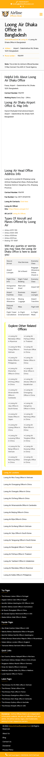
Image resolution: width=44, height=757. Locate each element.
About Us (6, 733)
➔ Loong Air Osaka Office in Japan (13, 416)
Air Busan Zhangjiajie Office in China (14, 610)
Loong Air (24, 40)
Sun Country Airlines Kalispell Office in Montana (18, 656)
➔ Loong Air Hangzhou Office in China (29, 406)
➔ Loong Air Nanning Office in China (14, 459)
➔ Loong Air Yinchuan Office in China (30, 349)
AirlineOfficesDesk (12, 40)
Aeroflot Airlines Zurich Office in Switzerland (17, 607)
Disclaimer (7, 746)
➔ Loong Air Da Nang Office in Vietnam (14, 449)
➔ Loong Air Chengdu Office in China (30, 459)
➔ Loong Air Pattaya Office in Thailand (29, 338)
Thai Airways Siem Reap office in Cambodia (17, 699)
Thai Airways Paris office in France (14, 692)
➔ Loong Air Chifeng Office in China (13, 381)
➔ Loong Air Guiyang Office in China (29, 449)
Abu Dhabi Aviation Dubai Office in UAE (15, 628)
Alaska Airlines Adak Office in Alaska (14, 617)
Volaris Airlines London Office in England (16, 642)
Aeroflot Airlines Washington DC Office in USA (18, 603)
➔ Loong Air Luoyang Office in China (14, 438)
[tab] (41, 14)
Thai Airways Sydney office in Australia (15, 702)
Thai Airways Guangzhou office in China (15, 695)
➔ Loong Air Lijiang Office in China (14, 427)
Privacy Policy (8, 750)
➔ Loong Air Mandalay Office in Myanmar (14, 338)
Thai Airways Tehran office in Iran (13, 688)
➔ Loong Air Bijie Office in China (29, 427)
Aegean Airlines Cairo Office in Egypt (14, 600)
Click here (24, 202)
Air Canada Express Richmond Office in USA (17, 614)
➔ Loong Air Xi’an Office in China (29, 371)
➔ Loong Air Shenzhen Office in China (13, 371)
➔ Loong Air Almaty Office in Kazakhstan (30, 381)
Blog (4, 738)
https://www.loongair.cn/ (18, 209)
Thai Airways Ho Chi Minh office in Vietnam (17, 685)
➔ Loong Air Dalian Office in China (29, 360)
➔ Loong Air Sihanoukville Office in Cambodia (13, 394)
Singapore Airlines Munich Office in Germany (17, 663)
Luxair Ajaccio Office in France (12, 674)
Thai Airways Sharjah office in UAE (14, 706)
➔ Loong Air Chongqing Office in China (29, 392)
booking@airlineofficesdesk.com (23, 4)
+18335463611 (23, 2)
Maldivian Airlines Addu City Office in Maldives (17, 670)
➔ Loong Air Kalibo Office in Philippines (13, 360)
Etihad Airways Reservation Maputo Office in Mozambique (22, 638)
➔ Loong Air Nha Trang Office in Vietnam (14, 349)
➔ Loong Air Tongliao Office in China (29, 438)
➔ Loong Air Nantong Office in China (29, 416)
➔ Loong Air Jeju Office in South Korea (13, 406)
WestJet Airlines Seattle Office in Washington (17, 635)
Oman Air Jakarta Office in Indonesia (14, 667)
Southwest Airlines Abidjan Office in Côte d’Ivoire (19, 660)
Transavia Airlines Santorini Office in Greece (17, 646)
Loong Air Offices (19, 214)
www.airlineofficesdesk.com (19, 726)
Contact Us (7, 742)
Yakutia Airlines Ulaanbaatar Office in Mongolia (18, 632)
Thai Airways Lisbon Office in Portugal (15, 596)
